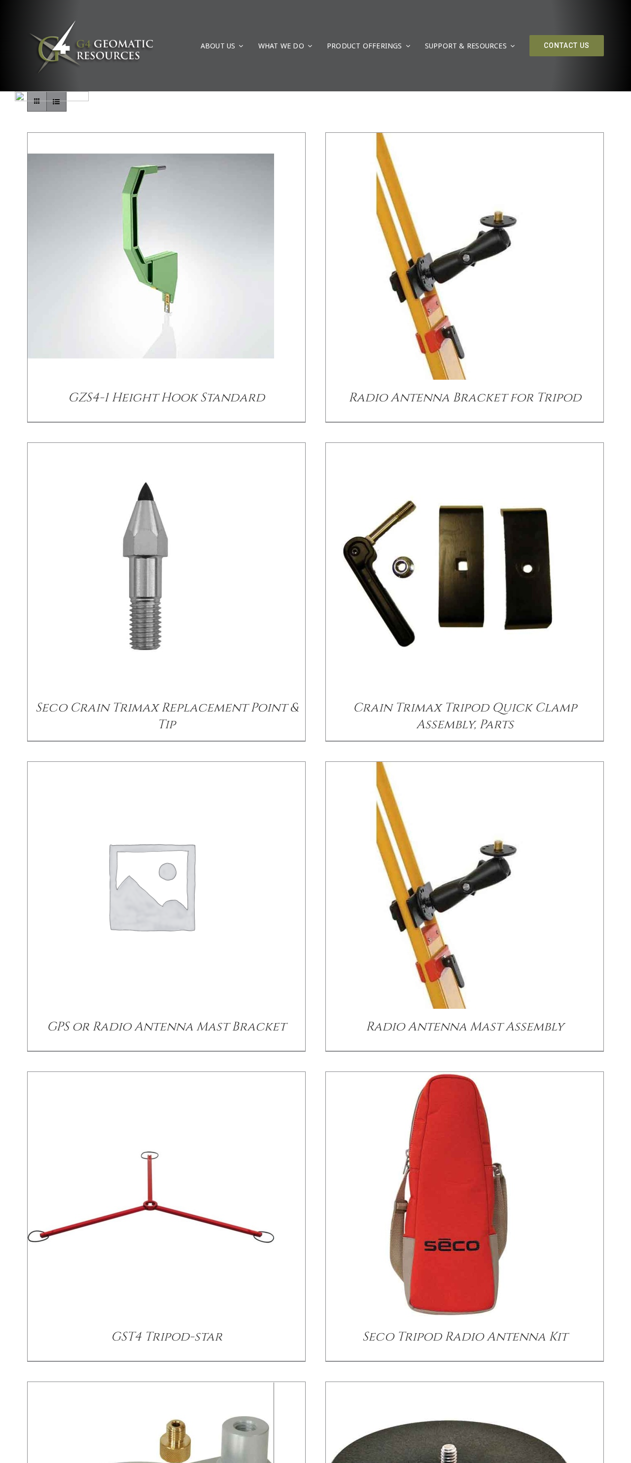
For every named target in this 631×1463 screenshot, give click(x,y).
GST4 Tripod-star (166, 1337)
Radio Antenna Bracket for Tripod (465, 398)
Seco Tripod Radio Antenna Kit (464, 1337)
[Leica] (52, 95)
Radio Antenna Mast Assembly (465, 1027)
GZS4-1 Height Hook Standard (166, 398)
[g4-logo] (90, 22)
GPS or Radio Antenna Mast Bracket (166, 1027)
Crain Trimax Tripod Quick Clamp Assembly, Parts (465, 716)
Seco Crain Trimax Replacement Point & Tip (166, 716)
